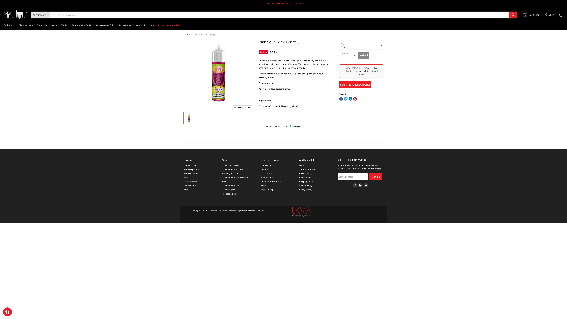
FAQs (301, 165)
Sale (137, 25)
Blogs (263, 185)
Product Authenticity (169, 25)
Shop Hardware (191, 173)
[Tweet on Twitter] (346, 99)
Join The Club (190, 185)
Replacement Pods (81, 25)
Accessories (125, 25)
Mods (54, 25)
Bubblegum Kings (230, 173)
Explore (148, 25)
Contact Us (266, 165)
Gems (225, 181)
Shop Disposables (192, 169)
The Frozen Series (230, 165)
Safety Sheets (305, 189)
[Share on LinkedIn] (350, 99)
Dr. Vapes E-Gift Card (271, 181)
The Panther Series (231, 185)
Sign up (376, 177)
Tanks (64, 25)
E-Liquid (8, 25)
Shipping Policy (306, 181)
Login (551, 14)
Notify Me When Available (355, 84)
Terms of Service (307, 169)
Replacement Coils (104, 25)
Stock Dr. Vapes (268, 189)
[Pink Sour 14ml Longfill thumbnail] (189, 118)
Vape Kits (42, 25)
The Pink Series (229, 189)
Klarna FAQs (305, 177)
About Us (265, 169)
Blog (186, 189)
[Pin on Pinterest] (355, 99)
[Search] (513, 15)
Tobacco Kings (229, 193)
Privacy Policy (305, 173)
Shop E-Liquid (190, 165)
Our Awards (266, 173)
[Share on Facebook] (341, 99)
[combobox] (279, 15)
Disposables (25, 25)
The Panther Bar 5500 (232, 169)
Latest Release (190, 181)
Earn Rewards (267, 177)
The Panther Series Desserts (235, 177)
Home (187, 35)
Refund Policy (305, 185)
